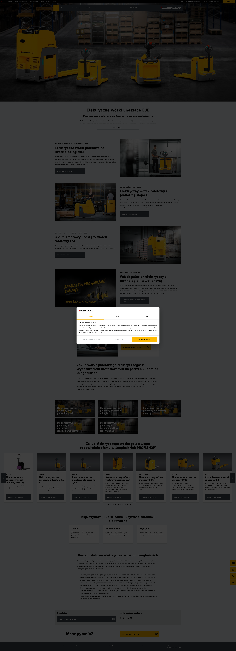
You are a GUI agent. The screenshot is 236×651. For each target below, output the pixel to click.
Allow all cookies (144, 339)
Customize (116, 339)
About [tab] (146, 316)
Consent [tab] (90, 316)
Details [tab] (118, 316)
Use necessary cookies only (91, 339)
